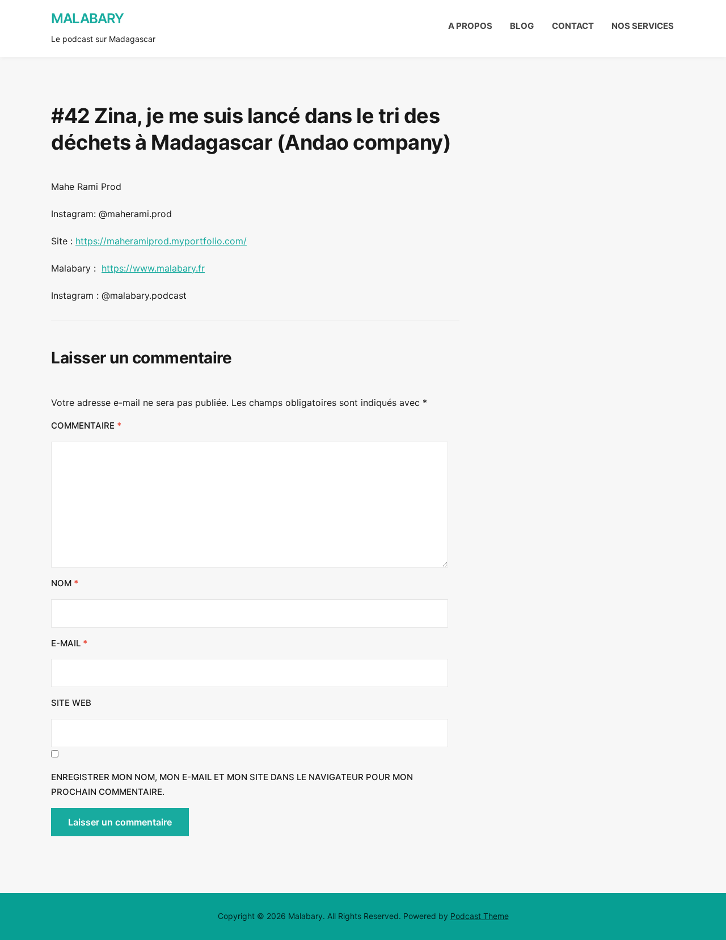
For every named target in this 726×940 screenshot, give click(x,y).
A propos (470, 25)
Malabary (87, 18)
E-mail (69, 643)
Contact (573, 25)
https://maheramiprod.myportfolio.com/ (161, 241)
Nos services (642, 25)
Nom (64, 583)
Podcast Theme (479, 916)
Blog (522, 25)
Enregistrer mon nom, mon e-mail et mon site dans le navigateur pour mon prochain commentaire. (232, 784)
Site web (71, 702)
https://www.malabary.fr (153, 268)
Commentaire (86, 425)
